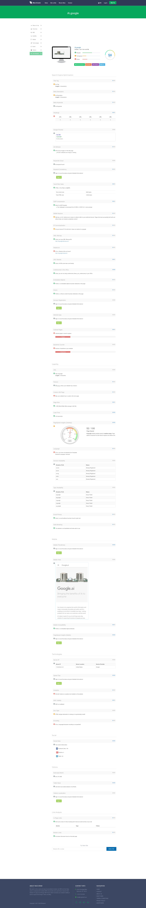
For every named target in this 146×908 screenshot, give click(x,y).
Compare (96, 64)
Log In (105, 3)
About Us (99, 894)
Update (88, 64)
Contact (70, 3)
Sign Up (113, 2)
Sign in (59, 177)
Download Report (80, 64)
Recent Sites (62, 3)
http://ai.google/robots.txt (61, 253)
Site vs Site (53, 3)
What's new (99, 896)
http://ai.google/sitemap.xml (62, 241)
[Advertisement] (84, 32)
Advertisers (100, 903)
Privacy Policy (100, 900)
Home (46, 3)
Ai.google (78, 47)
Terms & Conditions (102, 898)
